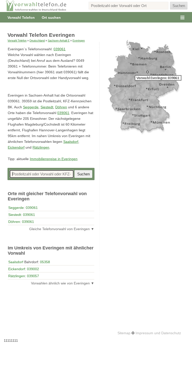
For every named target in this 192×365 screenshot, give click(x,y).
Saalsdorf (70, 142)
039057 (33, 276)
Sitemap (124, 333)
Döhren (61, 107)
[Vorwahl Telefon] (36, 6)
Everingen (78, 40)
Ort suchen (51, 18)
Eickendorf (16, 147)
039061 (60, 49)
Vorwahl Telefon (21, 18)
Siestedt (46, 107)
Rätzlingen (40, 147)
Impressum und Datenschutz (158, 333)
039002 (33, 269)
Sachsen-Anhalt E (59, 40)
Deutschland (37, 40)
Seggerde (30, 107)
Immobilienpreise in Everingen (54, 159)
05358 (45, 262)
